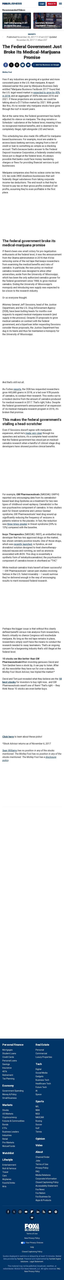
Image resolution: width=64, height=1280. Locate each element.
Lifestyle (7, 1159)
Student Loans (9, 1053)
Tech (39, 1064)
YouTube (26, 1211)
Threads (17, 65)
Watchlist (8, 1153)
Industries (7, 1135)
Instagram (20, 1211)
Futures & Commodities (13, 1121)
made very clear (33, 433)
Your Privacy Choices (34, 1243)
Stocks (5, 1110)
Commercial (41, 1053)
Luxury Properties (44, 1057)
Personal (40, 1050)
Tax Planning (8, 1078)
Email (28, 65)
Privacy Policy (42, 1168)
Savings (6, 1064)
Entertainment (9, 1165)
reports (17, 389)
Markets (32, 34)
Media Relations (43, 1175)
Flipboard (32, 1211)
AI (37, 1091)
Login (42, 4)
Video (39, 1145)
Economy (8, 1085)
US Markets (7, 1114)
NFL (37, 1106)
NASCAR (40, 1117)
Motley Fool (7, 72)
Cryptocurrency (9, 1117)
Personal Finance (12, 1044)
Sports (40, 1101)
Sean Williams (9, 750)
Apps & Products (43, 1200)
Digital (38, 1069)
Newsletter (49, 1211)
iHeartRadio (32, 1217)
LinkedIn (38, 1211)
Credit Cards (8, 1057)
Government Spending (13, 1091)
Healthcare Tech (43, 1083)
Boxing (39, 1121)
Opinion (40, 1138)
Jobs (38, 1160)
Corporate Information (46, 1178)
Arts (4, 1186)
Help (32, 1247)
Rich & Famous (9, 1168)
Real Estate (42, 1044)
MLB (38, 1114)
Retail (5, 1139)
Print (22, 65)
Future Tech (41, 1087)
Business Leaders (10, 1132)
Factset (20, 1259)
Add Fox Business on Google (47, 65)
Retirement (7, 1075)
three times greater (17, 524)
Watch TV (52, 4)
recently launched (23, 544)
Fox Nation (40, 1193)
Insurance (7, 1068)
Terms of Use (42, 1164)
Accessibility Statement (47, 1186)
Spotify (55, 1211)
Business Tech (42, 1080)
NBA (38, 1110)
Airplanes (6, 1179)
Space (39, 1094)
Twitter (11, 65)
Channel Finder (43, 1157)
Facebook (5, 65)
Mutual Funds (8, 1146)
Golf (37, 1128)
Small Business (9, 1098)
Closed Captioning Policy (47, 1182)
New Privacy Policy (32, 1238)
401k (4, 1071)
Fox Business (12, 4)
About (39, 1151)
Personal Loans (9, 1060)
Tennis (39, 1132)
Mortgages (7, 1050)
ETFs (4, 1128)
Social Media (41, 1073)
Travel (5, 1172)
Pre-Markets (8, 1142)
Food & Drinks (8, 1183)
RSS (44, 1211)
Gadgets (39, 1076)
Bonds (5, 1124)
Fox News (40, 1189)
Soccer (39, 1124)
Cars (4, 1175)
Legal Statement (36, 1262)
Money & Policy (9, 1094)
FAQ (37, 1171)
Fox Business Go (43, 1196)
